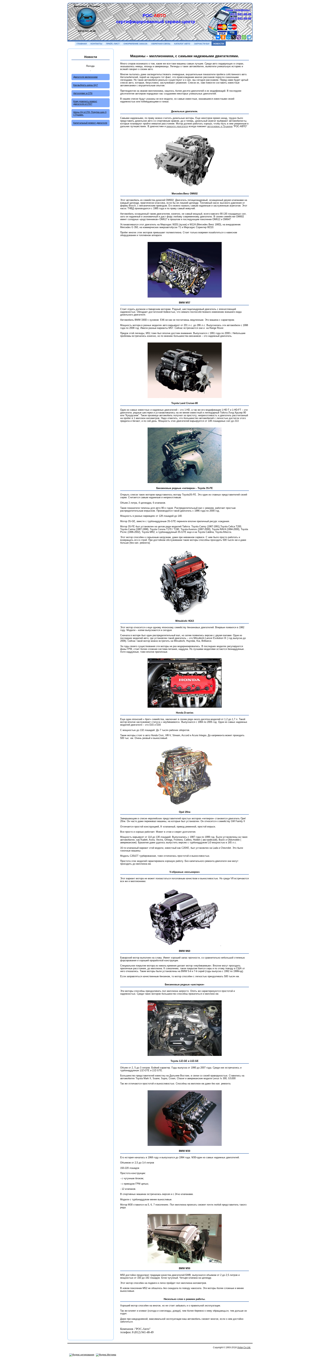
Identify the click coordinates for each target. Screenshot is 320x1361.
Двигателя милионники (85, 77)
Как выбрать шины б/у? (85, 85)
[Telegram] (249, 37)
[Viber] (238, 37)
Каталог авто (182, 44)
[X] (233, 37)
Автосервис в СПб (82, 93)
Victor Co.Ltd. (244, 1347)
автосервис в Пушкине (220, 126)
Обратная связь (160, 44)
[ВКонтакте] (218, 37)
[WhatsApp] (244, 37)
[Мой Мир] (228, 37)
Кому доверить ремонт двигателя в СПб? (85, 102)
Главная (82, 44)
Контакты (96, 44)
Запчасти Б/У (201, 44)
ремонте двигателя (177, 126)
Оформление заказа (135, 44)
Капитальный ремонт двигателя (90, 123)
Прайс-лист (113, 44)
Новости (218, 44)
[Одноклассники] (223, 37)
